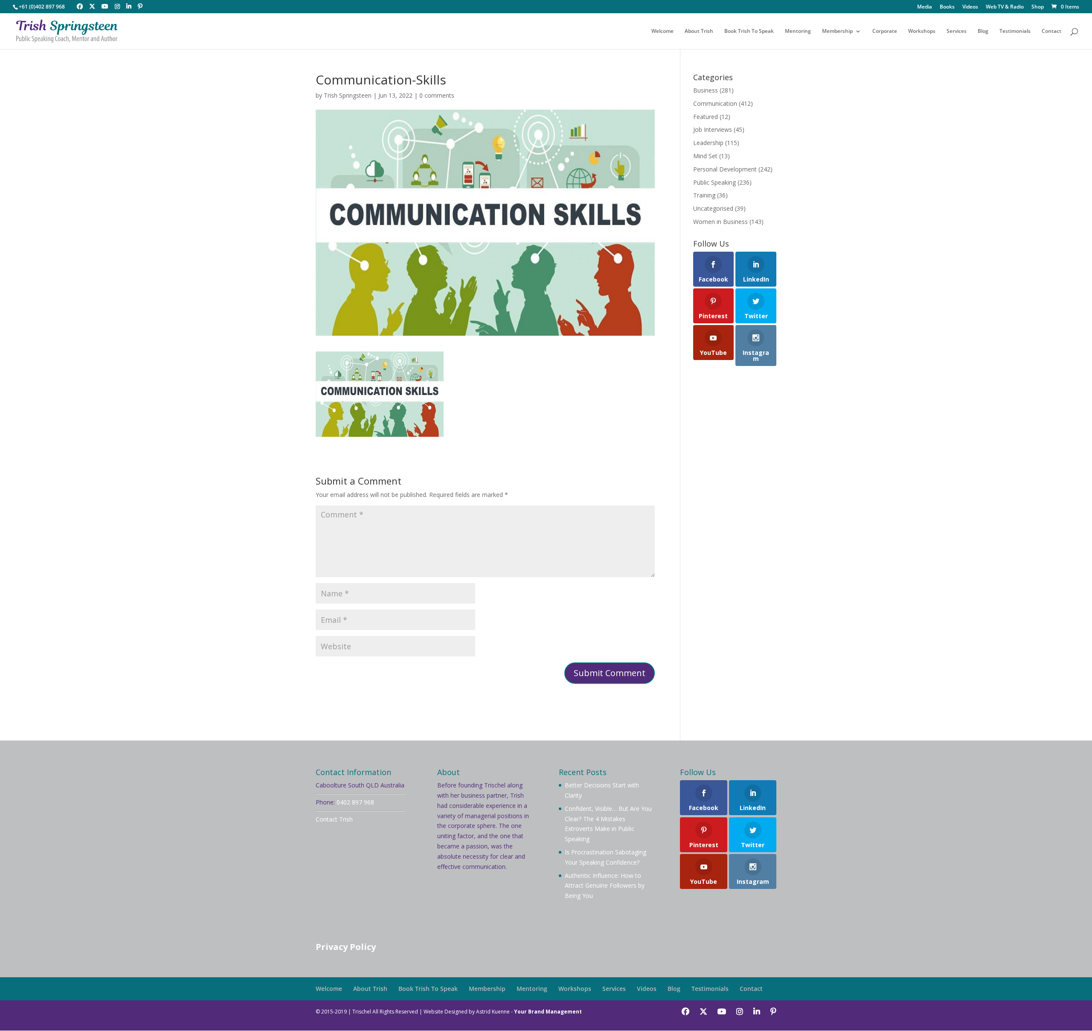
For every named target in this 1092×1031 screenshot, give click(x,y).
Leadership (708, 143)
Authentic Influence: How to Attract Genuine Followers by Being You (605, 885)
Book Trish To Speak (749, 31)
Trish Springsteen (348, 95)
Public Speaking (714, 182)
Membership (837, 31)
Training (704, 195)
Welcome (662, 31)
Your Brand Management (548, 1011)
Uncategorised (713, 208)
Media (924, 7)
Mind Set (705, 156)
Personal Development (725, 169)
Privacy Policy (346, 947)
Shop (1037, 7)
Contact (1051, 31)
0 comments (436, 95)
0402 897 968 (355, 802)
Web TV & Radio (1005, 7)
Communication (715, 103)
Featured (705, 117)
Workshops (921, 31)
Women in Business (720, 222)
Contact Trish (334, 819)
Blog (983, 31)
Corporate (884, 31)
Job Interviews (712, 129)
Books (947, 7)
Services (957, 31)
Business (705, 90)
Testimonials (1015, 31)
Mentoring (798, 31)
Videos (970, 7)
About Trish (699, 31)
